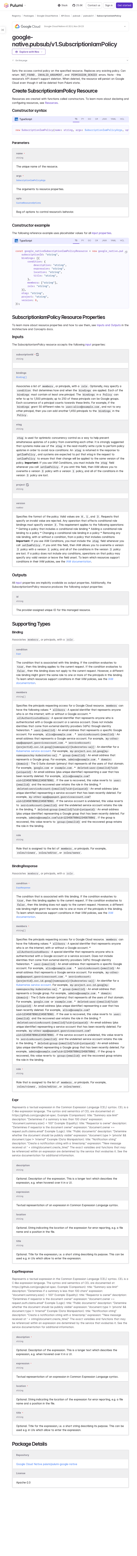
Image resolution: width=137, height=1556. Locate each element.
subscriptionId (24, 354)
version (20, 503)
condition (21, 649)
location (21, 1214)
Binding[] (21, 377)
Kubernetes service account (33, 751)
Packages (29, 16)
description (23, 1165)
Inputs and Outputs (109, 325)
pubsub (76, 16)
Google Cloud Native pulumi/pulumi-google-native (46, 1464)
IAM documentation (78, 561)
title (18, 1241)
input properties (101, 233)
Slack (64, 5)
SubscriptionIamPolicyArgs (103, 130)
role (18, 835)
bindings (21, 372)
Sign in (109, 5)
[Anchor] (120, 44)
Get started (124, 5)
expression (22, 1191)
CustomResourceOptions (28, 203)
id (17, 596)
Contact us (94, 5)
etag (19, 424)
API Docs (65, 16)
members (21, 692)
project (20, 484)
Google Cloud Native (47, 16)
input (88, 344)
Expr (18, 654)
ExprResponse (23, 888)
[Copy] (126, 252)
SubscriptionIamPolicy (109, 16)
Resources (51, 102)
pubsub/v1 (88, 16)
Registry (16, 16)
